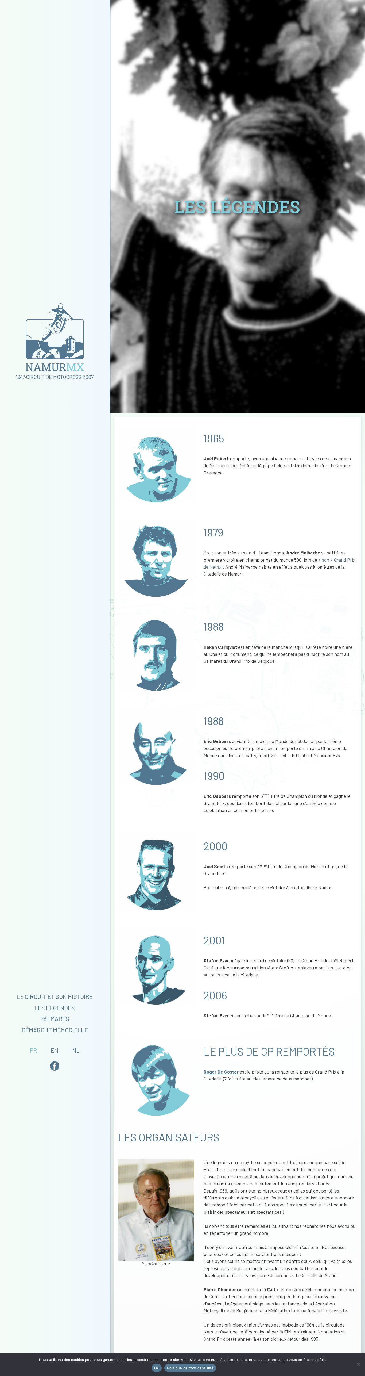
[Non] (358, 1364)
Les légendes (54, 1007)
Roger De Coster (221, 1072)
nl (76, 1050)
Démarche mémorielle (55, 1029)
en (54, 1050)
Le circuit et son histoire (55, 996)
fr (33, 1050)
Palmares (54, 1018)
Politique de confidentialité (190, 1368)
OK (156, 1368)
